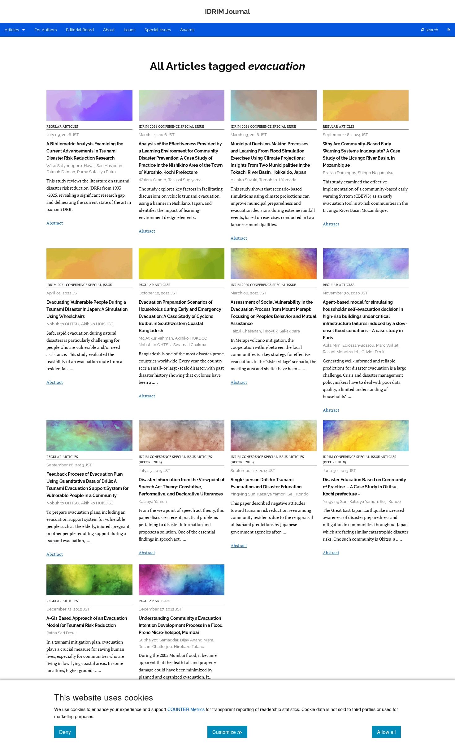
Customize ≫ (229, 731)
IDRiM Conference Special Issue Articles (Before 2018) (175, 460)
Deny (67, 731)
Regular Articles (62, 126)
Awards (187, 30)
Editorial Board (80, 30)
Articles (12, 30)
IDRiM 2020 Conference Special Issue (263, 285)
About (109, 30)
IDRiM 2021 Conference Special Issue (79, 285)
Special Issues (158, 30)
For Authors (45, 30)
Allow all (389, 731)
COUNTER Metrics (186, 709)
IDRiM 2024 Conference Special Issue (171, 126)
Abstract (54, 223)
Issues (129, 30)
